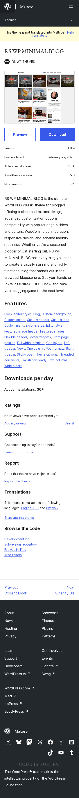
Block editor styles (18, 314)
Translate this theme (19, 517)
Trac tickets (13, 555)
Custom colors (14, 320)
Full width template (31, 343)
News (21, 348)
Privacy (10, 636)
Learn (8, 650)
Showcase (50, 613)
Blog (36, 314)
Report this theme (17, 481)
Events (47, 658)
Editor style (54, 325)
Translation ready (34, 360)
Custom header (38, 320)
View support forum (18, 452)
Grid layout (54, 343)
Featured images (52, 331)
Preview (20, 134)
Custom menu (14, 325)
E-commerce (35, 325)
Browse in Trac (15, 549)
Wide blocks (13, 366)
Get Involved (52, 650)
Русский (52, 508)
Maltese (21, 731)
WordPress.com (19, 688)
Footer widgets (40, 337)
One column (35, 348)
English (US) (30, 508)
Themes (10, 20)
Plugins (47, 628)
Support (10, 658)
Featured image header (21, 331)
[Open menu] (72, 6)
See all (70, 423)
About (9, 613)
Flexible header (15, 337)
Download (57, 134)
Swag (48, 674)
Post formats (55, 348)
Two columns (57, 360)
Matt (10, 696)
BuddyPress (16, 711)
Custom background (56, 314)
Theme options (46, 354)
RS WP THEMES (23, 61)
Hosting (10, 628)
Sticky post (25, 354)
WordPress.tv (17, 674)
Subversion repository (20, 544)
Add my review (15, 423)
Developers (13, 666)
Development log (17, 539)
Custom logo (60, 320)
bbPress (13, 703)
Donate (50, 666)
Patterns (49, 636)
